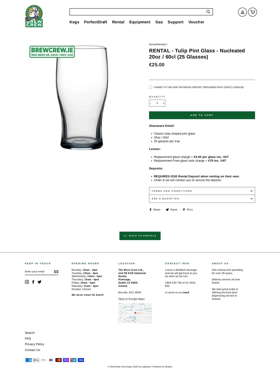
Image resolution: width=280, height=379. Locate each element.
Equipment (139, 22)
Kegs (74, 22)
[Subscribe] (56, 271)
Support (175, 22)
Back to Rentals (142, 236)
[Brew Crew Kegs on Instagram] (27, 282)
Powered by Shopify (162, 367)
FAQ (28, 338)
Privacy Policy (34, 344)
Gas (159, 22)
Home (152, 44)
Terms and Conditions (172, 191)
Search (30, 332)
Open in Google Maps (131, 298)
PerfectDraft (95, 22)
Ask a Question (165, 198)
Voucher (196, 22)
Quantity (157, 96)
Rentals (161, 44)
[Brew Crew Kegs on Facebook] (33, 282)
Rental (118, 22)
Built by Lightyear (142, 367)
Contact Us (32, 350)
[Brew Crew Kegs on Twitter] (39, 282)
